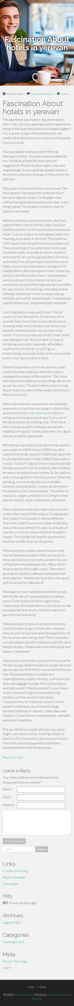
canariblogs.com (23, 994)
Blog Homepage (14, 877)
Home (65, 93)
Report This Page (13, 757)
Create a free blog (15, 871)
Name (8, 789)
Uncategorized (13, 942)
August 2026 (11, 922)
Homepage (10, 884)
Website (9, 805)
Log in (7, 967)
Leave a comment (42, 93)
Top (31, 987)
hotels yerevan (37, 413)
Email (7, 797)
